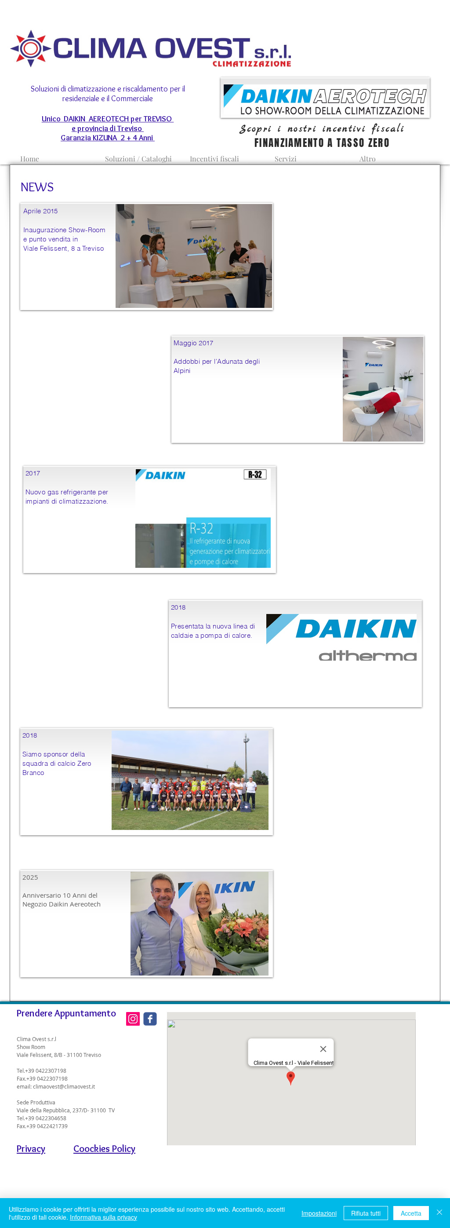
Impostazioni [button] (319, 1213)
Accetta (411, 1213)
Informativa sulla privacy (103, 1217)
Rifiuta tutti (366, 1213)
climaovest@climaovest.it (64, 1086)
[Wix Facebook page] (150, 1019)
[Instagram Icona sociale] (133, 1019)
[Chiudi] (439, 1213)
